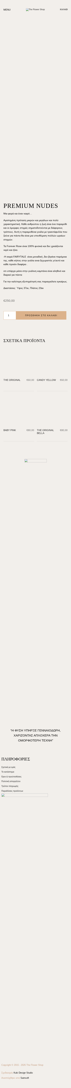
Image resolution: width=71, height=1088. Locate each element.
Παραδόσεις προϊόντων (12, 1069)
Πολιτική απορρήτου (11, 1059)
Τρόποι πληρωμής (9, 1064)
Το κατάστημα (7, 1050)
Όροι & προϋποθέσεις (11, 1055)
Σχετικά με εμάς (8, 1045)
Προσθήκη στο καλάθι (41, 315)
